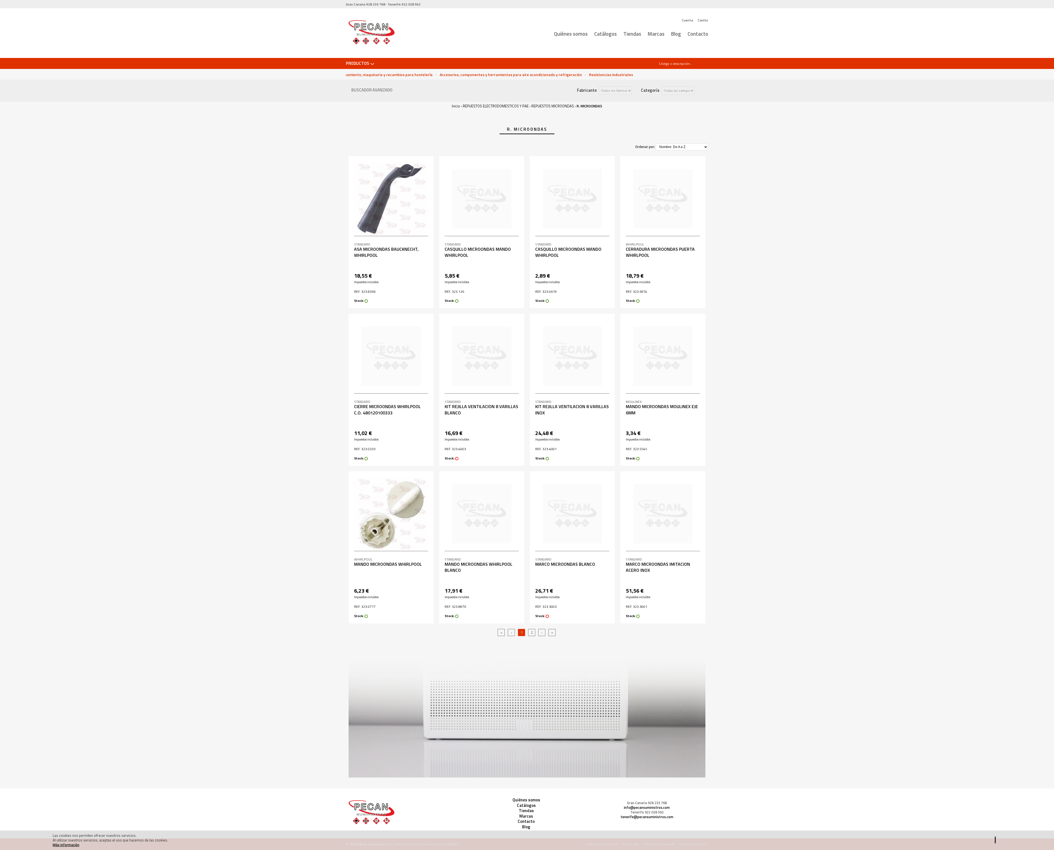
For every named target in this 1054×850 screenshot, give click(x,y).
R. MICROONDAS (589, 106)
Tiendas (632, 34)
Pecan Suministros (371, 33)
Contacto (698, 34)
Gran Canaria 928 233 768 (647, 803)
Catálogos (605, 34)
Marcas (656, 34)
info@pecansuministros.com (647, 807)
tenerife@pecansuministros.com (647, 817)
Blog (676, 34)
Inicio (456, 106)
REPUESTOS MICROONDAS (552, 106)
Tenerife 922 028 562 (647, 812)
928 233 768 (365, 4)
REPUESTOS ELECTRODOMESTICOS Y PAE (496, 106)
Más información (66, 845)
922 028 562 (404, 4)
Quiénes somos (571, 34)
